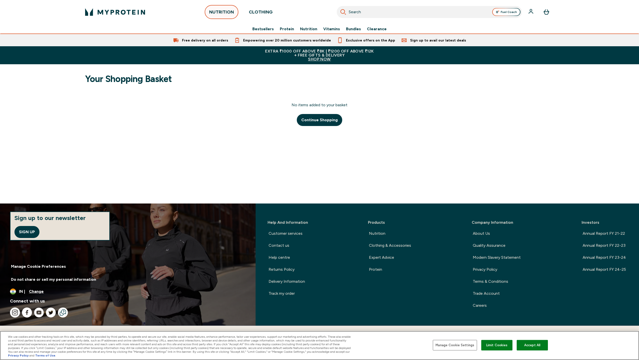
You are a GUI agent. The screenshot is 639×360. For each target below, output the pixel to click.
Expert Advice (381, 257)
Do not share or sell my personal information (53, 279)
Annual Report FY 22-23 (604, 245)
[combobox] (429, 12)
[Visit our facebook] (27, 313)
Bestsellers (263, 29)
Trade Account (486, 293)
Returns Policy (282, 269)
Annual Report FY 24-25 (604, 269)
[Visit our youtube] (39, 313)
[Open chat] (63, 313)
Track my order (282, 293)
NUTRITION (221, 12)
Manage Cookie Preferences (38, 266)
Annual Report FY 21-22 (604, 233)
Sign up (27, 232)
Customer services (286, 233)
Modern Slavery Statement (497, 257)
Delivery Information (287, 281)
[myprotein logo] (115, 12)
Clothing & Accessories (390, 245)
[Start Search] (343, 12)
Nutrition (308, 29)
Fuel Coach (509, 12)
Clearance (377, 29)
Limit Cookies (497, 345)
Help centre (279, 257)
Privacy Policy (485, 269)
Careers (480, 305)
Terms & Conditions (490, 281)
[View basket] (546, 12)
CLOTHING (261, 12)
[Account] (531, 12)
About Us (481, 233)
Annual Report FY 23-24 (604, 257)
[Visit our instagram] (15, 313)
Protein (287, 29)
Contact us (279, 245)
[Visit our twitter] (51, 313)
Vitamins (331, 29)
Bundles (353, 29)
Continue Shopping (319, 120)
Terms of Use (45, 355)
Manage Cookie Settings (455, 345)
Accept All (532, 345)
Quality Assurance (489, 245)
